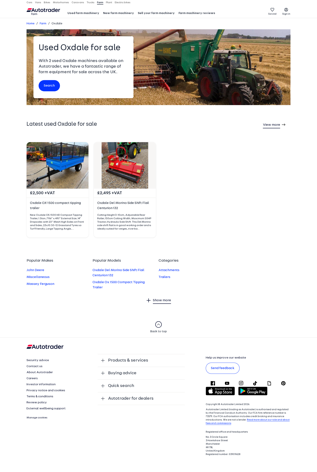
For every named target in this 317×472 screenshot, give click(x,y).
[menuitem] (83, 13)
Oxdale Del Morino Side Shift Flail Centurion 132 (118, 273)
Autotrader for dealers (131, 398)
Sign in (286, 14)
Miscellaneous (38, 277)
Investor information (41, 384)
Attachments (168, 270)
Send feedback (222, 368)
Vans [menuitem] (38, 2)
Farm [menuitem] (100, 2)
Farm (43, 23)
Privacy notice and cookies (46, 390)
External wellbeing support (46, 408)
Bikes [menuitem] (47, 2)
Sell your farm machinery (156, 13)
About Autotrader (40, 372)
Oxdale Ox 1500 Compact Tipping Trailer (119, 285)
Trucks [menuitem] (90, 2)
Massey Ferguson (40, 284)
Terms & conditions (40, 396)
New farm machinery (118, 13)
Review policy (37, 402)
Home (31, 23)
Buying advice (122, 373)
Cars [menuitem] (29, 2)
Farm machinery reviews (197, 13)
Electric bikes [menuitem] (122, 2)
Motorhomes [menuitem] (61, 2)
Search (49, 85)
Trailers (164, 277)
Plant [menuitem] (109, 2)
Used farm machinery (83, 13)
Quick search (121, 386)
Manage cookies (37, 417)
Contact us (34, 366)
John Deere (35, 270)
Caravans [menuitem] (78, 2)
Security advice (38, 360)
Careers (32, 378)
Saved (272, 14)
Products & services (128, 360)
